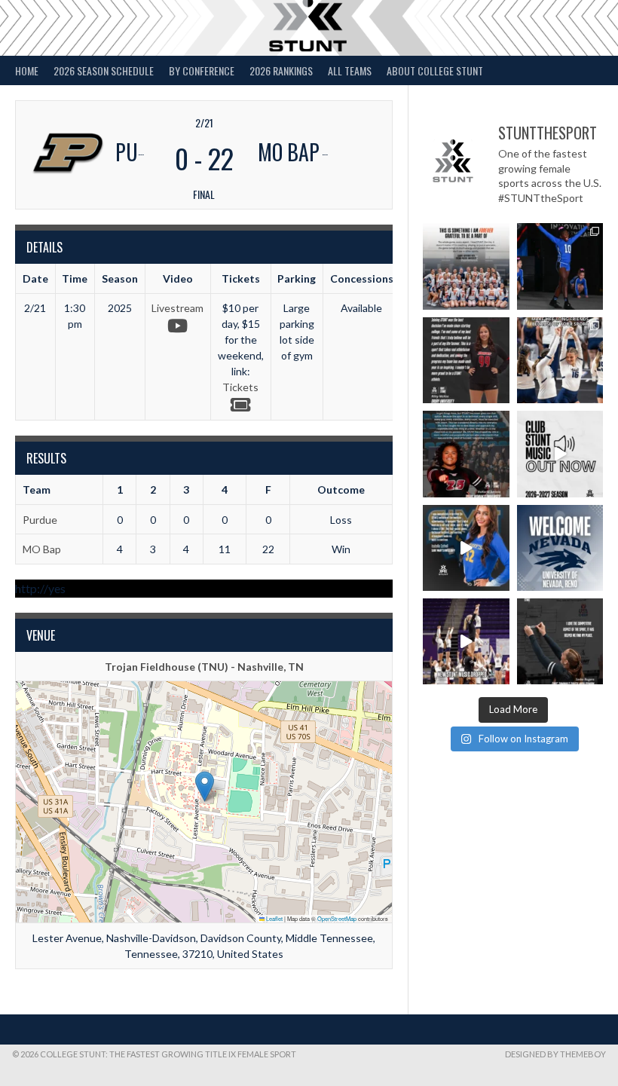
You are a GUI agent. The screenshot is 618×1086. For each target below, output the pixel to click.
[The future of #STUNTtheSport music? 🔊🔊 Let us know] (466, 641)
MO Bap (42, 549)
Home (26, 70)
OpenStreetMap (336, 918)
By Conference (201, 70)
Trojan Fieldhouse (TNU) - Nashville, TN (204, 666)
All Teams (350, 70)
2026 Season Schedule (104, 70)
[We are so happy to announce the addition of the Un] (560, 548)
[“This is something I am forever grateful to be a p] (466, 266)
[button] (204, 786)
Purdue (40, 519)
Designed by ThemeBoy (555, 1054)
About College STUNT (435, 70)
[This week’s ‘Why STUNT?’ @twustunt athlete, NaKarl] (466, 454)
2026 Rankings (281, 70)
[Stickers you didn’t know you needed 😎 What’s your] (560, 266)
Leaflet (274, 918)
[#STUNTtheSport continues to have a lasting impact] (466, 360)
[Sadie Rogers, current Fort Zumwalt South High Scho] (560, 641)
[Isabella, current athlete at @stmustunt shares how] (466, 548)
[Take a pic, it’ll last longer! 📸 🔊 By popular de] (560, 454)
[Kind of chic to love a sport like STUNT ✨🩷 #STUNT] (560, 360)
